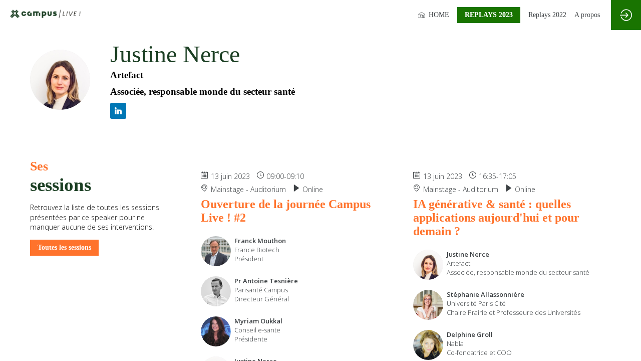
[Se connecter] (626, 15)
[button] (488, 15)
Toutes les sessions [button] (64, 247)
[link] (433, 15)
